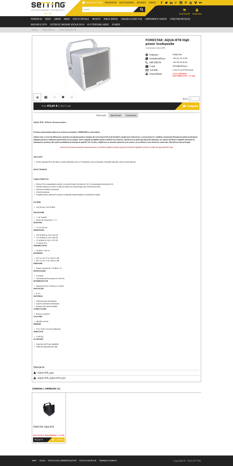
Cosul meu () (184, 11)
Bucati (185, 99)
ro (45, 13)
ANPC (34, 461)
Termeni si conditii (108, 461)
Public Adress (48, 30)
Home (34, 30)
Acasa (42, 461)
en (50, 13)
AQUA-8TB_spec (45, 373)
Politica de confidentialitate (62, 461)
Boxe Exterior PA (68, 30)
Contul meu (196, 11)
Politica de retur (87, 461)
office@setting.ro (180, 66)
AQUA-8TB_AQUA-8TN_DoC (51, 378)
